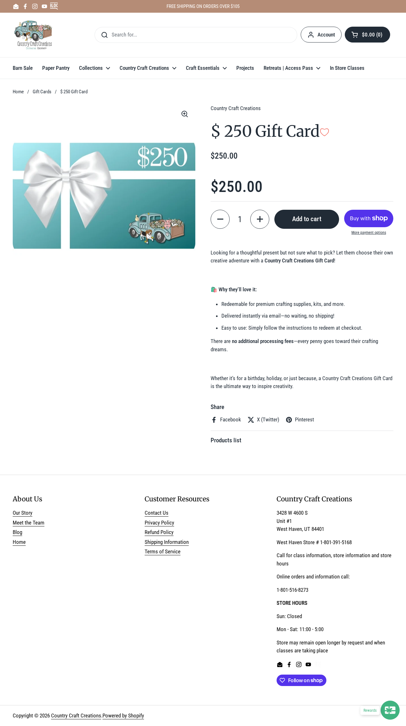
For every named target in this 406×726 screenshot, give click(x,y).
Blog (17, 532)
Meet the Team (28, 522)
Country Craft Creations (76, 715)
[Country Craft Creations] (34, 35)
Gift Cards (42, 92)
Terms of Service (162, 551)
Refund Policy (159, 532)
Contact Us (156, 513)
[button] (367, 35)
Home (18, 92)
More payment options (368, 232)
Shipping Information (167, 542)
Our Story (22, 513)
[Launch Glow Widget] (390, 710)
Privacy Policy (159, 522)
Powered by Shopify (123, 715)
